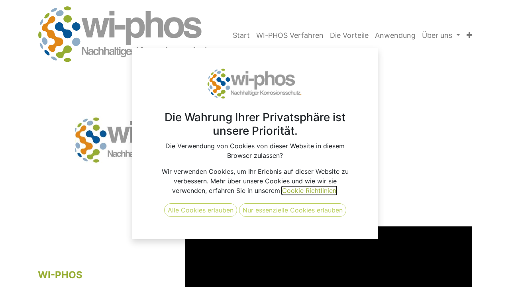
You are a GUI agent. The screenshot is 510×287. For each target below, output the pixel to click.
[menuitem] (241, 35)
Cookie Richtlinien (309, 191)
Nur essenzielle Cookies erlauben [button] (293, 210)
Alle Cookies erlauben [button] (200, 210)
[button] (469, 35)
